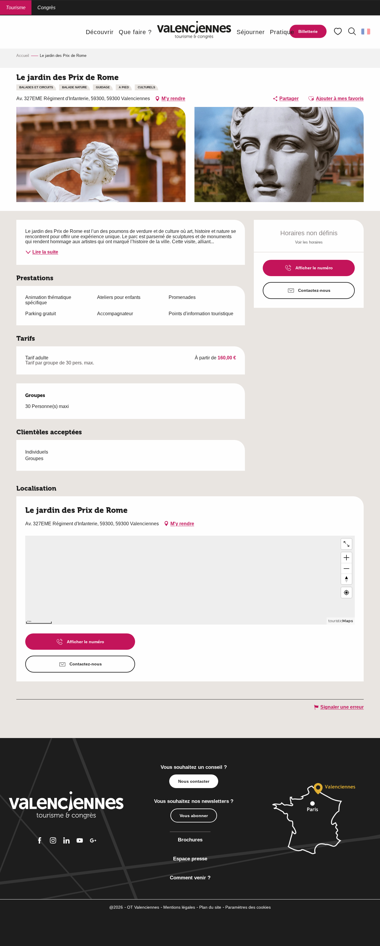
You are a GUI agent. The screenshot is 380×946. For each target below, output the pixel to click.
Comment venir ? (190, 878)
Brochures (190, 840)
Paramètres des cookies (248, 907)
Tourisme (16, 7)
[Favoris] (338, 31)
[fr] (366, 31)
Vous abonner (194, 815)
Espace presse (190, 859)
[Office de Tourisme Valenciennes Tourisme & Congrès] (194, 32)
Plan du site (210, 907)
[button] (352, 31)
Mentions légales (179, 907)
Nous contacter (193, 781)
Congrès (46, 7)
